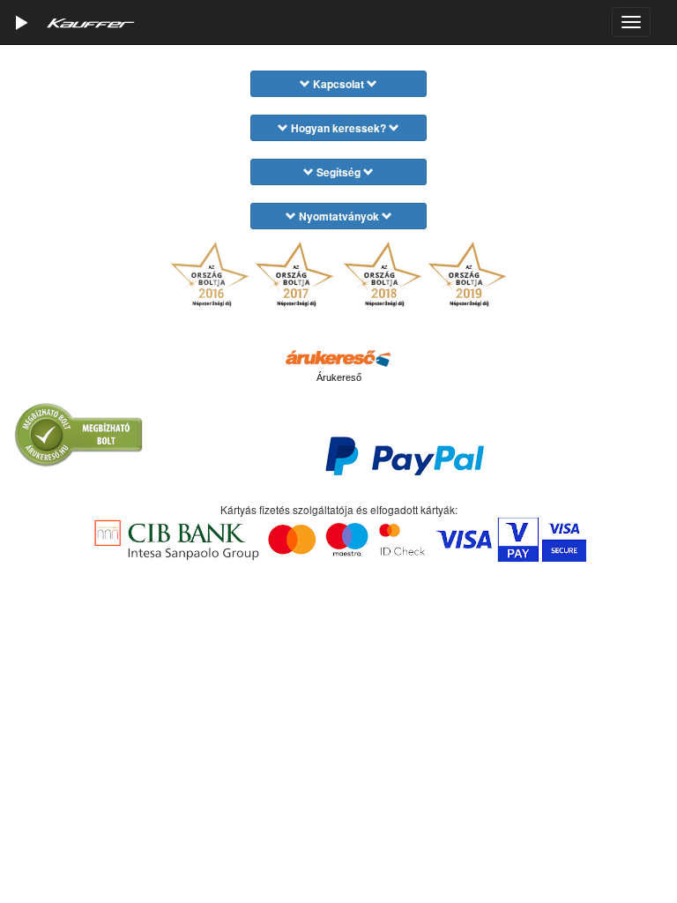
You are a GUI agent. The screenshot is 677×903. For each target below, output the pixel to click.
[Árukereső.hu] (338, 357)
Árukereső (338, 377)
